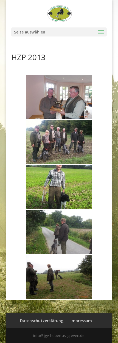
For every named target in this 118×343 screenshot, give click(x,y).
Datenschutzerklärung (41, 320)
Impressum (81, 320)
